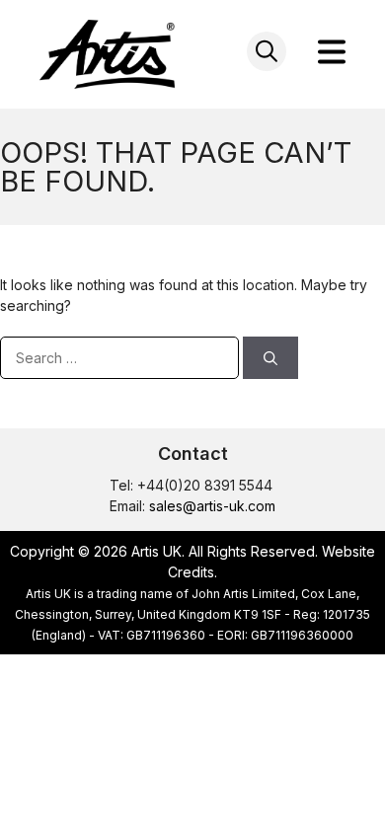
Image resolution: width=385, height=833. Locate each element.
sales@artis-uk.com (212, 505)
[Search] (270, 358)
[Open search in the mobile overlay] (266, 51)
